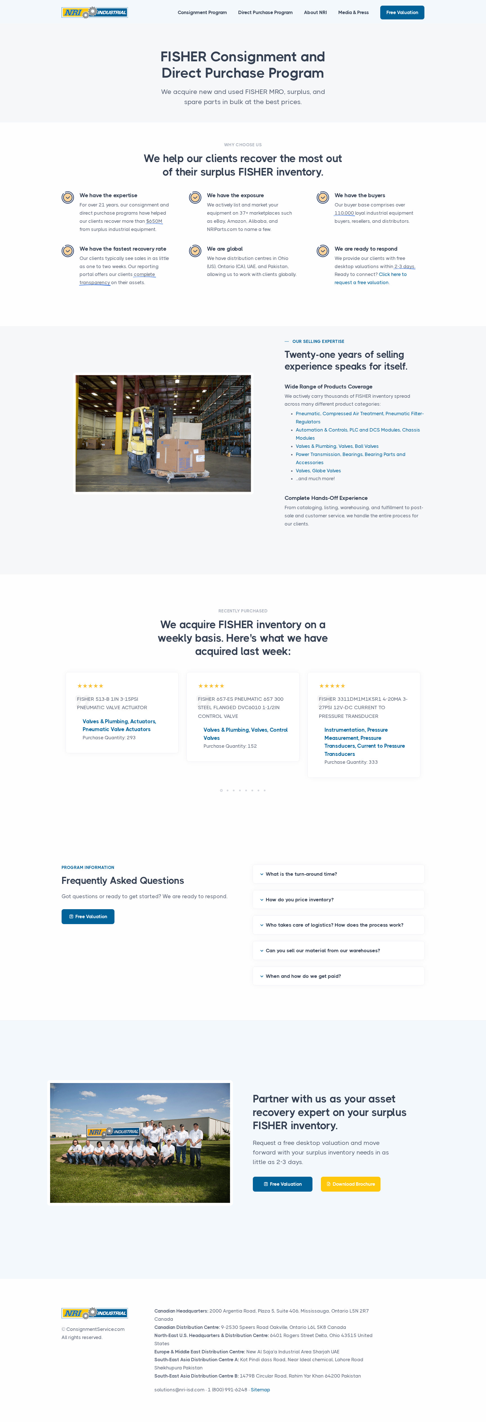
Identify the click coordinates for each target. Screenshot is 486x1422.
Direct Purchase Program (265, 12)
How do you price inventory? (300, 899)
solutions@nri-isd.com (179, 1389)
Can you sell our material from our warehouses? (323, 950)
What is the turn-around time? (301, 874)
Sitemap (260, 1389)
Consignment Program (202, 12)
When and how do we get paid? (303, 976)
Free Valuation (402, 12)
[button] (221, 790)
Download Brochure (354, 1184)
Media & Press (353, 12)
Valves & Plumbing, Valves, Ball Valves (337, 446)
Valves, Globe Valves (318, 470)
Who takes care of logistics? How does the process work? (334, 925)
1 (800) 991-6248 (228, 1389)
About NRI (315, 12)
